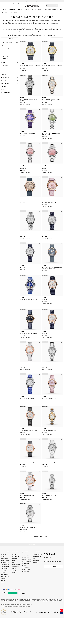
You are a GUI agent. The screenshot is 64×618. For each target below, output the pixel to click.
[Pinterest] (54, 554)
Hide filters (10, 38)
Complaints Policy (5, 562)
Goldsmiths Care (26, 569)
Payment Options (5, 564)
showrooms (7, 3)
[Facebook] (45, 554)
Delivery (3, 556)
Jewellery (27, 9)
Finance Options (4, 568)
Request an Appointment (17, 3)
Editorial (13, 562)
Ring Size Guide (26, 567)
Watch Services (25, 557)
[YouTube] (52, 554)
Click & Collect (4, 558)
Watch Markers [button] (5, 89)
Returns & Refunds (5, 560)
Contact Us (3, 554)
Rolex (40, 9)
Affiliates (13, 572)
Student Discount (5, 576)
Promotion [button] (4, 45)
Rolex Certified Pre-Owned (51, 9)
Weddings (20, 9)
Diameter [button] (3, 74)
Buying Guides (4, 574)
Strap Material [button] (5, 83)
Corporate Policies (16, 564)
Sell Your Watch (25, 571)
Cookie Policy (36, 560)
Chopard (13, 12)
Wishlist (52, 3)
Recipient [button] (3, 62)
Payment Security (5, 566)
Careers (13, 560)
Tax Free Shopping (26, 561)
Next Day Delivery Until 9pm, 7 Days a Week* (32, 1)
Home (3, 12)
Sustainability (15, 558)
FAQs (2, 582)
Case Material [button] (5, 86)
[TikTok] (49, 554)
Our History (14, 554)
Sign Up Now (53, 566)
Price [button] (2, 52)
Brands (7, 12)
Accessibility (35, 562)
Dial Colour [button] (4, 71)
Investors (14, 570)
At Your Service (25, 555)
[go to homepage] (32, 6)
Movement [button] (3, 80)
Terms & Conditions (37, 554)
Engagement (12, 9)
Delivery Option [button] (5, 92)
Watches (34, 9)
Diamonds (4, 9)
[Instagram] (47, 554)
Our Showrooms (15, 556)
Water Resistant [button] (5, 77)
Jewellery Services (26, 559)
